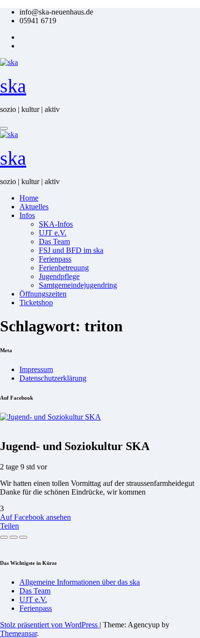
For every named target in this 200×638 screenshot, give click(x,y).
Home (28, 198)
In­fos (27, 215)
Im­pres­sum (36, 369)
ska (13, 86)
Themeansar (18, 633)
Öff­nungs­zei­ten (43, 294)
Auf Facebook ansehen (35, 517)
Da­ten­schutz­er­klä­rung (52, 378)
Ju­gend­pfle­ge (59, 276)
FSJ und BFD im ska (71, 250)
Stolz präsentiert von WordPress (50, 625)
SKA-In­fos (56, 224)
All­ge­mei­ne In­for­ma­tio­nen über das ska (79, 582)
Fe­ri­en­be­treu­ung (64, 268)
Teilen (9, 526)
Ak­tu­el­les (34, 206)
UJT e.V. (53, 233)
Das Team (54, 241)
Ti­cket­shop (36, 302)
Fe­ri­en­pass (55, 259)
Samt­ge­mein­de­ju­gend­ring (78, 285)
